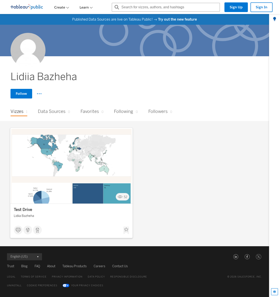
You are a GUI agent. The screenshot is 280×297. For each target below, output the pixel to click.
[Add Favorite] (126, 230)
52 (125, 197)
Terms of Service (34, 276)
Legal (11, 276)
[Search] (116, 7)
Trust (10, 266)
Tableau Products (74, 266)
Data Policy (96, 276)
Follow (21, 93)
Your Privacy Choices (87, 285)
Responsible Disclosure (128, 276)
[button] (235, 256)
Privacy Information (67, 276)
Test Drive (23, 209)
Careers (99, 266)
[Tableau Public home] (26, 7)
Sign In (261, 7)
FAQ (37, 266)
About (51, 266)
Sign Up (236, 7)
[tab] (274, 19)
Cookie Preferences (42, 285)
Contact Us (120, 266)
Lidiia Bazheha (24, 216)
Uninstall (14, 285)
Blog (24, 266)
